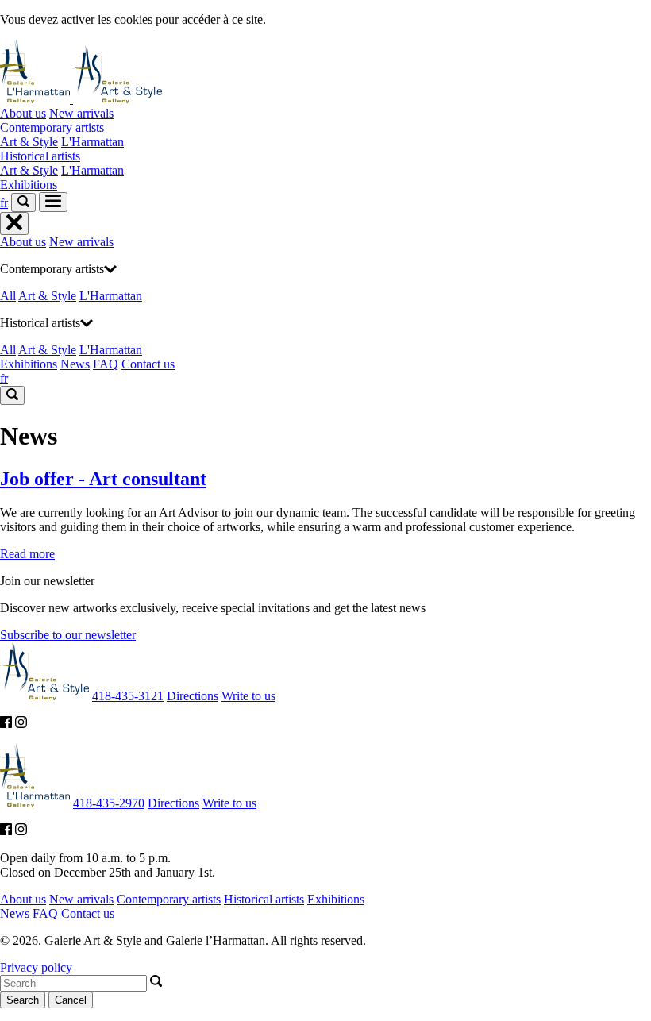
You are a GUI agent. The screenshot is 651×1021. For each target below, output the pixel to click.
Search (22, 1000)
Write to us (248, 696)
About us (23, 113)
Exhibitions (28, 184)
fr (4, 203)
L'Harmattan (92, 141)
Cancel (71, 1000)
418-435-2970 (108, 803)
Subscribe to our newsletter (68, 634)
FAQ (105, 364)
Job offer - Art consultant (103, 478)
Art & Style (29, 141)
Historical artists (40, 156)
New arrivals (81, 113)
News (75, 364)
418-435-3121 (128, 696)
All (8, 295)
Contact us (148, 364)
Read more (27, 554)
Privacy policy (36, 967)
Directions (192, 696)
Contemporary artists (52, 127)
